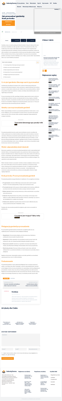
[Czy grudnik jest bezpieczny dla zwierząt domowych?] (36, 382)
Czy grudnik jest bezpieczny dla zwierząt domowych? (44, 383)
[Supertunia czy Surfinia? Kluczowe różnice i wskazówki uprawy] (36, 376)
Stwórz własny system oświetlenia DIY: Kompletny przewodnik (54, 136)
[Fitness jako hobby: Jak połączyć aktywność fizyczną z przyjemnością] (45, 131)
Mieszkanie (17, 217)
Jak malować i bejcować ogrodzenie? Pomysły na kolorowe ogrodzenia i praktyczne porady (53, 117)
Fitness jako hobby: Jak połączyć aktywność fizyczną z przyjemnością (54, 129)
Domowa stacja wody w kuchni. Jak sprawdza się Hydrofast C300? (51, 58)
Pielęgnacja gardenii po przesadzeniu (11, 74)
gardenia (12, 278)
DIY (49, 138)
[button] (57, 9)
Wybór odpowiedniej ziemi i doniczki (11, 69)
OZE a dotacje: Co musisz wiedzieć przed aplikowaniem (54, 110)
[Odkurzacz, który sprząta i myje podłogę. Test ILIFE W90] (45, 99)
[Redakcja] (3, 32)
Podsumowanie (7, 77)
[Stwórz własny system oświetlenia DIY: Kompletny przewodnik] (45, 137)
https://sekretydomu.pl (16, 294)
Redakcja (7, 32)
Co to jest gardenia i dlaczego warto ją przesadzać (14, 65)
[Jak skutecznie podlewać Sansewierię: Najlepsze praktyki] (19, 316)
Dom (16, 124)
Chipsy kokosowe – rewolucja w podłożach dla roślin (7, 323)
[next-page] (46, 71)
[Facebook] (2, 387)
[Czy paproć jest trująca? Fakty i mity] (7, 216)
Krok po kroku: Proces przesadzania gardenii (13, 72)
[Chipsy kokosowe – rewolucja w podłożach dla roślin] (6, 316)
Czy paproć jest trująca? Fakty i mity (27, 216)
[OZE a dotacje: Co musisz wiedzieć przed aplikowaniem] (45, 112)
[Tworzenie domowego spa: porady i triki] (7, 123)
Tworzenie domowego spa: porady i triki (28, 123)
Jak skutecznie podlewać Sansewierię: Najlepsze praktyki (19, 323)
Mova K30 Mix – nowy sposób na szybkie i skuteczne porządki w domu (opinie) (54, 104)
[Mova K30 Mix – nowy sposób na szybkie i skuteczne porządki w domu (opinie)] (45, 105)
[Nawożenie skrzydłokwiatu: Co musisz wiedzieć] (32, 316)
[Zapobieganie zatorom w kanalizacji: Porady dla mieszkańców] (45, 125)
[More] (37, 40)
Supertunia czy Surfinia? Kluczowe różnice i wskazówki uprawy (44, 377)
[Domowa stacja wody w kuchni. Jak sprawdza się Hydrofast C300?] (51, 48)
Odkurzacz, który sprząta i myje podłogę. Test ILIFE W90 (54, 98)
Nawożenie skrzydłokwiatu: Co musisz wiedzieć (32, 323)
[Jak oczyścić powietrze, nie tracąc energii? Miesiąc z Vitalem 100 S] (45, 93)
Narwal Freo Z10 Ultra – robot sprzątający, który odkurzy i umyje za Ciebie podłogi (54, 85)
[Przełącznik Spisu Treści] (36, 62)
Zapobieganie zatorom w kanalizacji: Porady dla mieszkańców (53, 123)
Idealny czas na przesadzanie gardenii (12, 67)
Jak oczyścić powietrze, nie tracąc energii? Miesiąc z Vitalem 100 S (54, 91)
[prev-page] (43, 71)
